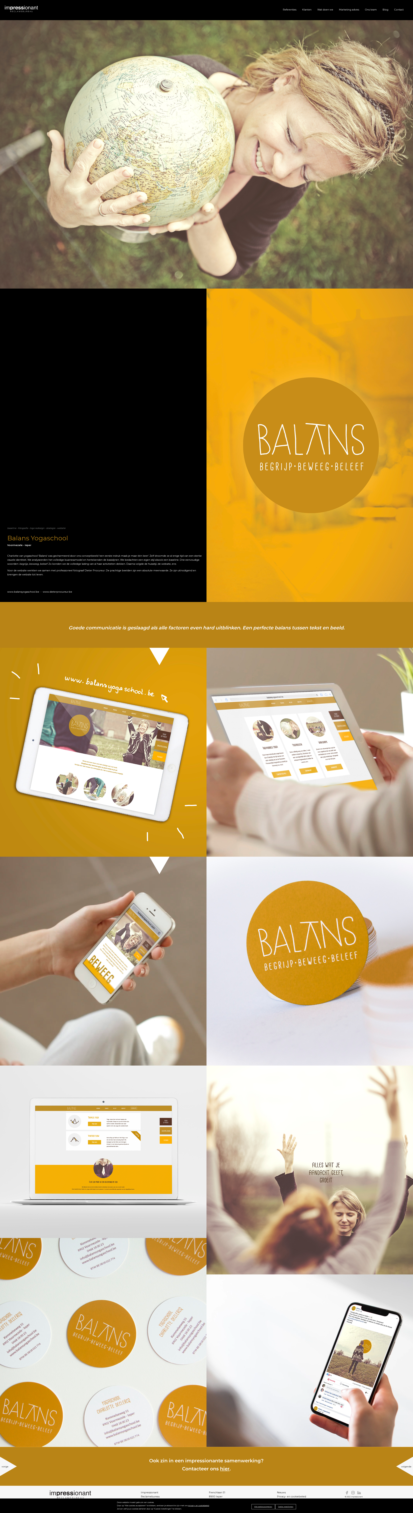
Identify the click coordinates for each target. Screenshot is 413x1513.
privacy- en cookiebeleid (198, 1505)
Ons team (371, 9)
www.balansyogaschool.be (23, 591)
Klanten (307, 9)
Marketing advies (349, 9)
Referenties (289, 9)
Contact (399, 9)
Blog (385, 9)
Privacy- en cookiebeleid (291, 1496)
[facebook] (347, 1492)
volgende (406, 1466)
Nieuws (281, 1492)
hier (225, 1469)
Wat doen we (325, 9)
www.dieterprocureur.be (57, 591)
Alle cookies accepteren (263, 1507)
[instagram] (354, 1492)
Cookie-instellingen (285, 1507)
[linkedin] (360, 1492)
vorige (5, 1466)
